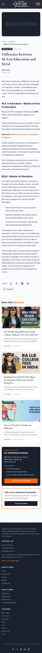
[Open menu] (3, 4)
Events (4, 580)
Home (4, 42)
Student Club (6, 597)
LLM (3, 634)
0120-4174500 (7, 545)
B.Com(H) (5, 619)
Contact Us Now (21, 503)
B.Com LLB (5, 631)
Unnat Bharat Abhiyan (9, 603)
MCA (8, 616)
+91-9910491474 (8, 548)
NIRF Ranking (6, 600)
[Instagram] (21, 649)
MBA (7, 613)
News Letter (6, 574)
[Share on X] (16, 283)
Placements (6, 593)
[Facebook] (13, 649)
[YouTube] (25, 649)
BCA (3, 616)
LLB (3, 625)
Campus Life (6, 583)
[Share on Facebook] (28, 283)
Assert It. (21, 646)
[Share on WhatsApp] (11, 283)
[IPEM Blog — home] (21, 4)
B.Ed (3, 622)
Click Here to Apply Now (21, 481)
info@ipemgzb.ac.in (8, 551)
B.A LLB (4, 628)
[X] (17, 649)
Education (11, 42)
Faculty (4, 577)
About (4, 571)
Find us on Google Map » (11, 561)
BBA (3, 613)
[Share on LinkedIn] (22, 283)
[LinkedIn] (29, 649)
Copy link (9, 289)
